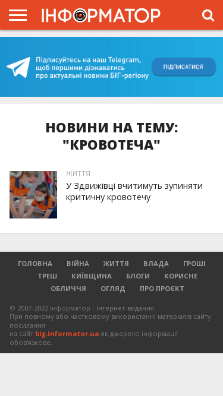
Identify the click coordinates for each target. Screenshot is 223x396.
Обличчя (68, 288)
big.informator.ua (67, 333)
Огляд (112, 288)
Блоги (138, 275)
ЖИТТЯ (116, 263)
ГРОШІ (194, 263)
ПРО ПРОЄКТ (162, 288)
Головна (35, 263)
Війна (78, 263)
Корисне (180, 275)
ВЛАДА (156, 263)
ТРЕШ (47, 275)
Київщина (91, 275)
